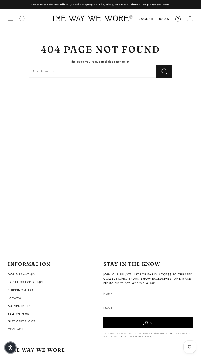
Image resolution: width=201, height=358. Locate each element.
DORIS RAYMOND (21, 274)
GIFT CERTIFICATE (22, 321)
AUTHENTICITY (19, 306)
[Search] (164, 71)
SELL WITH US (18, 313)
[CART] (190, 19)
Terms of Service (131, 336)
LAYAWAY (14, 298)
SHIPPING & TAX (20, 290)
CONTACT (15, 329)
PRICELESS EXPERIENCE (26, 282)
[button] (10, 347)
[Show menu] (10, 19)
